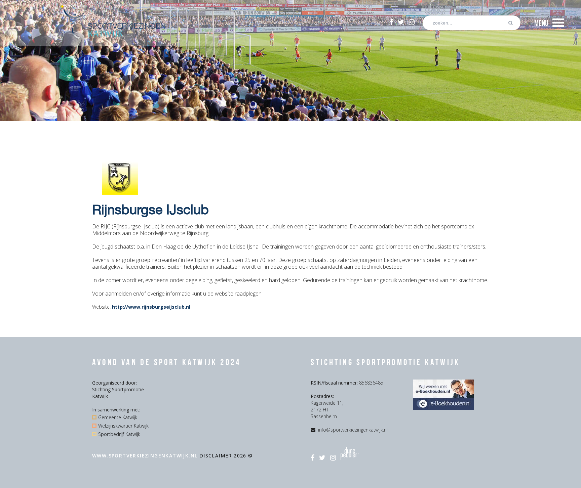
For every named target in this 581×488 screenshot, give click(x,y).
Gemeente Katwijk (117, 417)
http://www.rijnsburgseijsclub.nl (151, 307)
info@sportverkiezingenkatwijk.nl (353, 430)
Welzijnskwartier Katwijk (123, 426)
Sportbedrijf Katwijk (119, 434)
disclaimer (216, 455)
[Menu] (558, 22)
